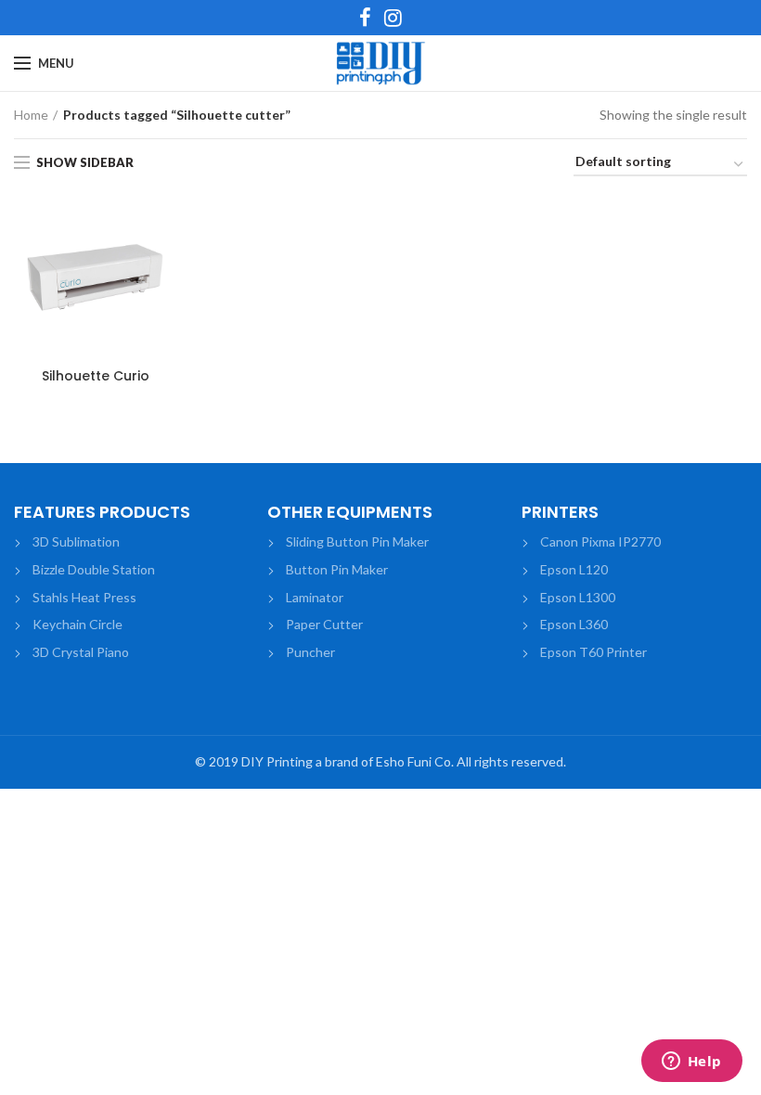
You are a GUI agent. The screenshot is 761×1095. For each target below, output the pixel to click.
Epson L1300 (577, 597)
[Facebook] (365, 17)
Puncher (310, 652)
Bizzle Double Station (93, 569)
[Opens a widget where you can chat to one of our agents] (691, 1062)
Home (31, 114)
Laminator (314, 597)
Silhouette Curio (95, 375)
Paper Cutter (324, 624)
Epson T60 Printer (593, 652)
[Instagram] (393, 17)
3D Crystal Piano (80, 652)
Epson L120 (574, 569)
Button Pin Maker (337, 569)
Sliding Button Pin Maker (357, 541)
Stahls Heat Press (84, 597)
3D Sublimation (76, 541)
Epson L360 (574, 624)
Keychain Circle (77, 624)
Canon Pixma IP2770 (600, 541)
